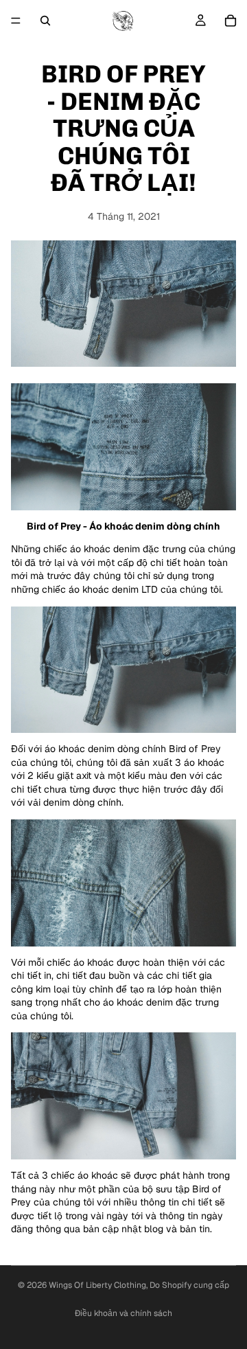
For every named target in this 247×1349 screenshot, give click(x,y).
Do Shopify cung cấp (189, 1285)
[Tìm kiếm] (45, 20)
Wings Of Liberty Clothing (97, 1285)
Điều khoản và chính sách (123, 1313)
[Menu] (16, 20)
